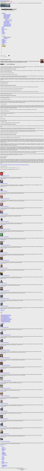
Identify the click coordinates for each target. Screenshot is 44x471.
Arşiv (3, 27)
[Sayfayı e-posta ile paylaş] (4, 64)
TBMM (3, 39)
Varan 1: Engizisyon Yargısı (5, 316)
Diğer (3, 459)
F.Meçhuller (3, 32)
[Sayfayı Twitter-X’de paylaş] (9, 64)
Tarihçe (3, 31)
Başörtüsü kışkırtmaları (7, 15)
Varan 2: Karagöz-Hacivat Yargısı (5, 317)
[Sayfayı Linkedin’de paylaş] (10, 64)
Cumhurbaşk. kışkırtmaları (7, 14)
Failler (3, 33)
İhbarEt (3, 30)
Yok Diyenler (5, 38)
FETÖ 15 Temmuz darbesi (7, 26)
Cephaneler (3, 466)
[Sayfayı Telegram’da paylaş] (14, 64)
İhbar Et (3, 461)
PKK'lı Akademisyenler (7, 25)
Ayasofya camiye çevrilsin (7, 23)
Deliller (3, 450)
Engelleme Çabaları (6, 16)
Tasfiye (3, 43)
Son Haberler (2, 310)
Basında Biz (2, 0)
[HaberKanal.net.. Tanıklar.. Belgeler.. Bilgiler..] (9, 11)
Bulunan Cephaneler (6, 17)
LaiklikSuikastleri (4, 42)
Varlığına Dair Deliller (7, 37)
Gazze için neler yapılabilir (7, 24)
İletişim (5, 0)
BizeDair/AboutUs (4, 29)
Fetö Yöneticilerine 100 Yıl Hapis (5, 320)
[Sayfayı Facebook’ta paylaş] (8, 64)
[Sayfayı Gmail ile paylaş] (5, 64)
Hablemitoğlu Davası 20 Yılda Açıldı (6, 315)
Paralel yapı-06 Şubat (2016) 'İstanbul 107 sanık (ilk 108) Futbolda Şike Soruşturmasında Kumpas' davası (14, 164)
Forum (3, 28)
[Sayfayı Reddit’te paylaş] (11, 64)
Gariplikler (3, 449)
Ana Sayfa (3, 447)
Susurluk (3, 457)
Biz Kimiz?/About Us (5, 462)
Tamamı (1, 178)
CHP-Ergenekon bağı (7, 21)
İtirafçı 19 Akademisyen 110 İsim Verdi (6, 319)
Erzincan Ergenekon (6, 22)
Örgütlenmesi (4, 453)
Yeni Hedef (3, 454)
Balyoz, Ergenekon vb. (9, 19)
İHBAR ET (8, 0)
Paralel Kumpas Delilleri (9, 20)
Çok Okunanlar (2, 323)
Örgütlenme (3, 40)
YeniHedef (3, 41)
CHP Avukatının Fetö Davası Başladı (6, 318)
